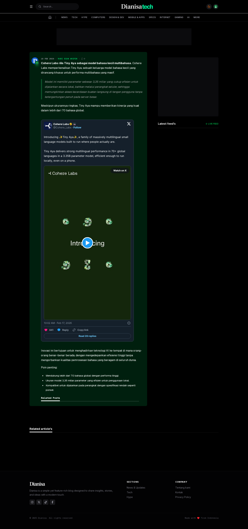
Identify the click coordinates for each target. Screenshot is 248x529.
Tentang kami (182, 487)
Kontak (179, 492)
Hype (130, 497)
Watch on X (120, 170)
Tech (129, 492)
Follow (77, 127)
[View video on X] (87, 242)
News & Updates (136, 487)
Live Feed (213, 124)
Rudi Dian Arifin (67, 59)
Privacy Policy (183, 497)
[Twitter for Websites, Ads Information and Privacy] (129, 323)
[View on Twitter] (129, 126)
